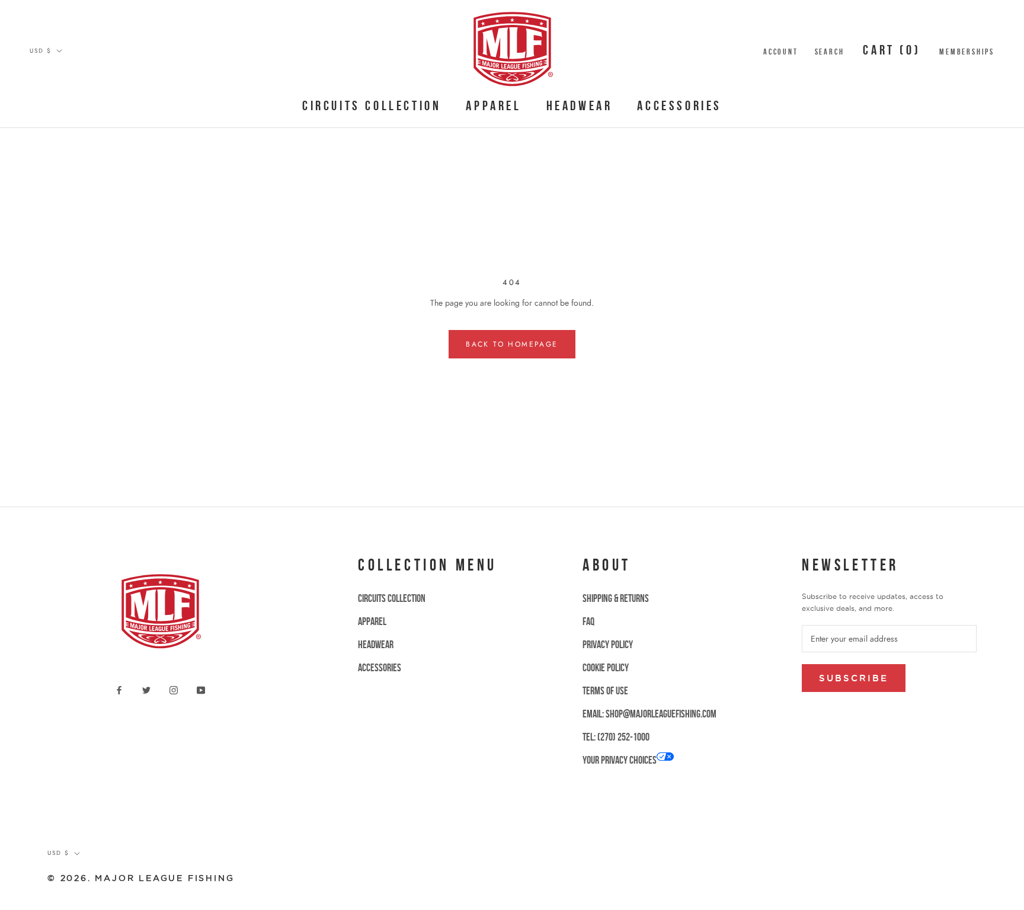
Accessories (679, 105)
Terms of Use (605, 691)
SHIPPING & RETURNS (616, 598)
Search (829, 51)
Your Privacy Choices (620, 760)
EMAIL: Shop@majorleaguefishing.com (649, 714)
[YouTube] (201, 689)
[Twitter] (146, 689)
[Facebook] (119, 689)
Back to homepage (512, 344)
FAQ (588, 621)
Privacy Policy (608, 645)
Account (780, 51)
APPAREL (493, 105)
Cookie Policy (606, 668)
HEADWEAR (579, 105)
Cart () (891, 49)
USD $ (41, 50)
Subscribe (853, 678)
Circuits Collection (371, 105)
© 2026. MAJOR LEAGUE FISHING (140, 878)
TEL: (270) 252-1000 (616, 737)
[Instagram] (173, 689)
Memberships (966, 51)
